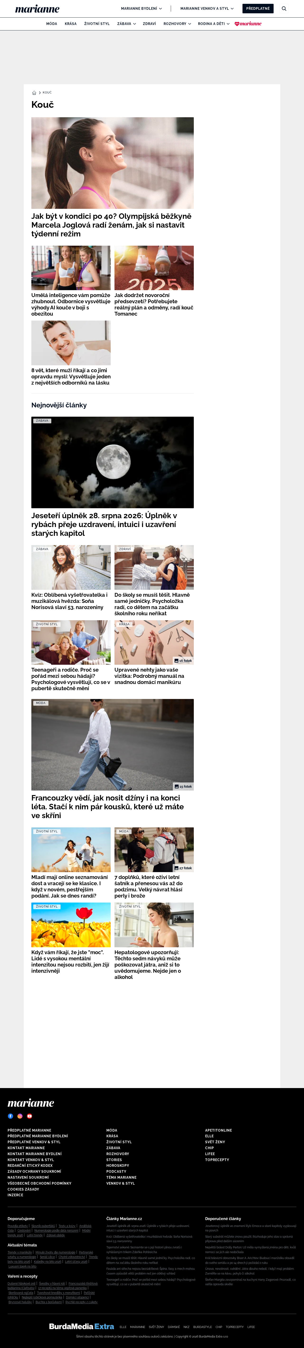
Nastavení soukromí (28, 1177)
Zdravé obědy (56, 1235)
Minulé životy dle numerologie (55, 1252)
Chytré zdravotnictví (72, 1257)
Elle (209, 1136)
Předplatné (258, 8)
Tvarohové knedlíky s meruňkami (58, 1292)
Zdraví (149, 24)
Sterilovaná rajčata (21, 1292)
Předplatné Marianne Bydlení (38, 1136)
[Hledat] (284, 8)
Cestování (24, 1230)
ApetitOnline (218, 1130)
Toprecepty (217, 1160)
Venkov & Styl (120, 1183)
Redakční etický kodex (30, 1165)
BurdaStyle (202, 1327)
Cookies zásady (23, 1189)
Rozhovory (175, 24)
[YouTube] (29, 1116)
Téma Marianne (121, 1177)
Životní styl (97, 24)
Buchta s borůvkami (49, 1302)
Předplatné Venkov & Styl (34, 1142)
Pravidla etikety (18, 1226)
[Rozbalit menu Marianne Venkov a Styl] (231, 8)
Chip (209, 1148)
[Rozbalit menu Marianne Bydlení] (159, 8)
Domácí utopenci (77, 1297)
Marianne (137, 1327)
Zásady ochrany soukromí (34, 1171)
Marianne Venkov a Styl (204, 8)
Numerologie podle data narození (56, 1230)
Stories (114, 1160)
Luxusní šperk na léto (22, 1266)
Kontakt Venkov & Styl (31, 1160)
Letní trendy (35, 1235)
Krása (71, 24)
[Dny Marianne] (248, 23)
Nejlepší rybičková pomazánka (42, 1297)
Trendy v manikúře (20, 1252)
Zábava (124, 24)
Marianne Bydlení (139, 8)
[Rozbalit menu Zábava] (133, 23)
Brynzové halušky (20, 1302)
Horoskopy (117, 1165)
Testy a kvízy (67, 1226)
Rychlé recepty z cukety (82, 1302)
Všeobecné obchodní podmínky (39, 1183)
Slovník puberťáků (43, 1226)
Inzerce (15, 1195)
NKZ (187, 1327)
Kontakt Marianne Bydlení (35, 1154)
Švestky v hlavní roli (52, 1283)
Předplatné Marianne (29, 1130)
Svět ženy (215, 1142)
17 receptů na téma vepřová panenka (62, 1288)
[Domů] (41, 8)
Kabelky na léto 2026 (47, 1261)
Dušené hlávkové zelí (21, 1283)
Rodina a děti (211, 24)
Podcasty (116, 1171)
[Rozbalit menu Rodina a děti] (227, 23)
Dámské (174, 1327)
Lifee (210, 1154)
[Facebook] (10, 1116)
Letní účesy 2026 (76, 1261)
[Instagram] (20, 1116)
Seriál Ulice (47, 1257)
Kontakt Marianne (26, 1148)
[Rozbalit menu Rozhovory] (188, 23)
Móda (51, 24)
